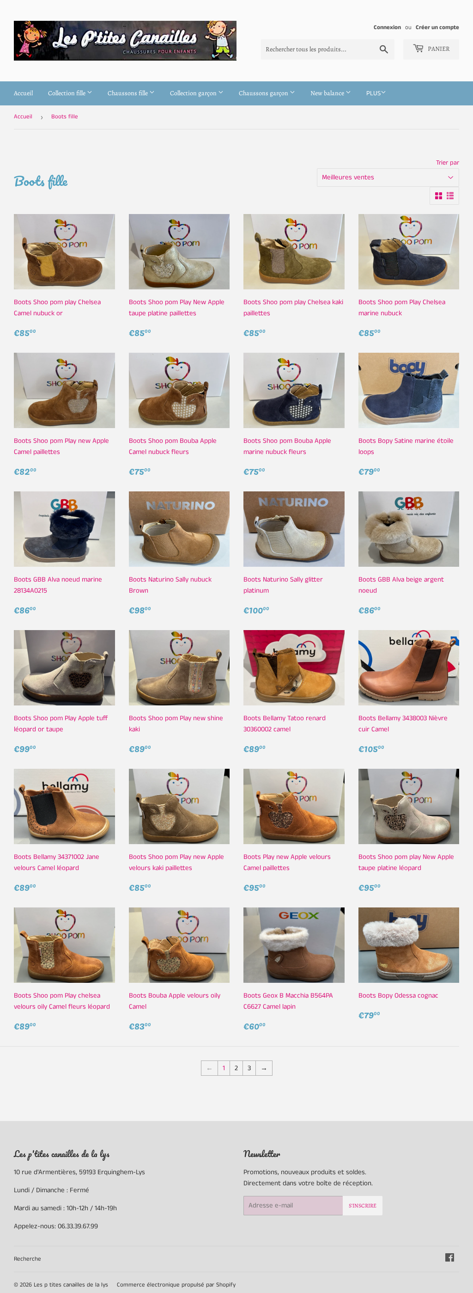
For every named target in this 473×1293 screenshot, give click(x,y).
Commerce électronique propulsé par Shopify (176, 1285)
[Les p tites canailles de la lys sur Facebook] (450, 1259)
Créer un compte (437, 27)
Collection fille (67, 93)
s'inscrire (362, 1205)
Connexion (387, 27)
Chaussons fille (128, 93)
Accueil (23, 93)
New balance (328, 93)
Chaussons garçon (264, 93)
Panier (438, 48)
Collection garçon (194, 93)
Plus (373, 93)
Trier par (447, 162)
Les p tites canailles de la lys (71, 1285)
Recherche (27, 1259)
